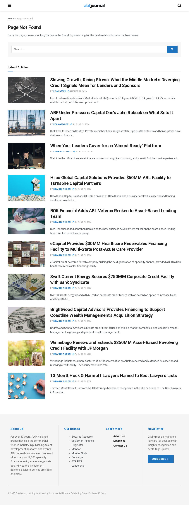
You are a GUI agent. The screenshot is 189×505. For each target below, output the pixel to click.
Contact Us (120, 445)
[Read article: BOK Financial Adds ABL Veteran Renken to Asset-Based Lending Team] (26, 221)
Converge (77, 457)
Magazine (119, 440)
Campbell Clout (62, 151)
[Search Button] (179, 5)
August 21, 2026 (78, 91)
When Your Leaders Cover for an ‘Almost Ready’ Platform (105, 145)
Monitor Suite (79, 453)
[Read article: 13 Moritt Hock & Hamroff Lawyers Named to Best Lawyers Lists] (26, 386)
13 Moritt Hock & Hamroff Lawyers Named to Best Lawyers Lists (113, 375)
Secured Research (82, 436)
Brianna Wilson (62, 189)
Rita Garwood (60, 124)
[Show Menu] (9, 5)
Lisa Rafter (59, 91)
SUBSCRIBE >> (161, 459)
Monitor (76, 449)
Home (11, 18)
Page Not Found (25, 18)
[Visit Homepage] (94, 5)
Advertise (119, 436)
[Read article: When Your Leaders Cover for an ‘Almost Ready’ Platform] (26, 156)
